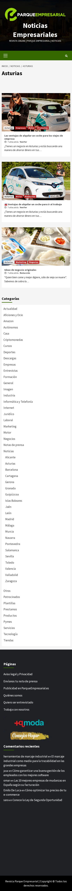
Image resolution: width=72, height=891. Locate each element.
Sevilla (9, 556)
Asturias (9, 128)
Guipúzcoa (12, 494)
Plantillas (9, 603)
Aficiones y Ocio (13, 315)
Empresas (21, 128)
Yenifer (23, 142)
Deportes (9, 352)
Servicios (9, 628)
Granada (10, 488)
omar (6, 780)
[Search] (66, 56)
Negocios (33, 262)
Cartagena (11, 476)
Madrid (9, 519)
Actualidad (10, 309)
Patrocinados (11, 597)
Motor (31, 128)
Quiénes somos (12, 695)
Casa (6, 333)
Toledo (9, 562)
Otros (6, 591)
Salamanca (12, 550)
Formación (10, 377)
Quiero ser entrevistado (18, 702)
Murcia (9, 531)
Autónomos (10, 327)
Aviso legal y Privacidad (18, 674)
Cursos (7, 346)
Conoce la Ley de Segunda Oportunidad (37, 800)
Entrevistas (10, 371)
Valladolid (11, 575)
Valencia (10, 569)
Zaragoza (11, 581)
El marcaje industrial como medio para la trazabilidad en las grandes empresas (33, 760)
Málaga (9, 525)
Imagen (8, 389)
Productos (42, 128)
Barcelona (11, 470)
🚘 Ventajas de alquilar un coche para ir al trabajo (33, 204)
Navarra (10, 538)
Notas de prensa (13, 445)
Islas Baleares (13, 501)
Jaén (8, 507)
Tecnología (10, 634)
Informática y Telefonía (18, 402)
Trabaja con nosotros (16, 709)
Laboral (8, 420)
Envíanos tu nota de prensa (20, 681)
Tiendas (8, 640)
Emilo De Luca (12, 790)
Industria (9, 395)
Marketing (21, 262)
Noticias (8, 451)
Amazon (8, 321)
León (8, 513)
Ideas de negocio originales (20, 269)
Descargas (9, 358)
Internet (8, 408)
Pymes (7, 622)
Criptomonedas (13, 340)
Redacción (25, 273)
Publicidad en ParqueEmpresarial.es (26, 688)
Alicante (10, 457)
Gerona (9, 482)
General (8, 383)
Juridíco (8, 414)
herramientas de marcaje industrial (25, 756)
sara (6, 800)
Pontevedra (12, 544)
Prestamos (10, 609)
